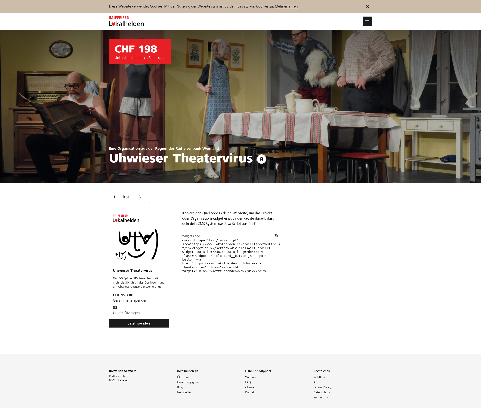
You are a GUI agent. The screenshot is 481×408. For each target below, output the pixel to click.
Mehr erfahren (286, 6)
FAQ (248, 382)
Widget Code (191, 236)
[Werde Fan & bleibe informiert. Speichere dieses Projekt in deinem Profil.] (261, 159)
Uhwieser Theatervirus (132, 270)
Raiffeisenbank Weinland (197, 148)
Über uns (183, 377)
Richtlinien (320, 377)
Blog (180, 387)
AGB (316, 382)
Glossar (250, 387)
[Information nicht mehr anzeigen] (367, 6)
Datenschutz (321, 392)
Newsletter (184, 392)
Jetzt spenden (139, 323)
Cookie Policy (322, 387)
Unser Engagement (189, 382)
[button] (367, 21)
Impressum (320, 397)
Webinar (250, 377)
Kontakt (250, 392)
